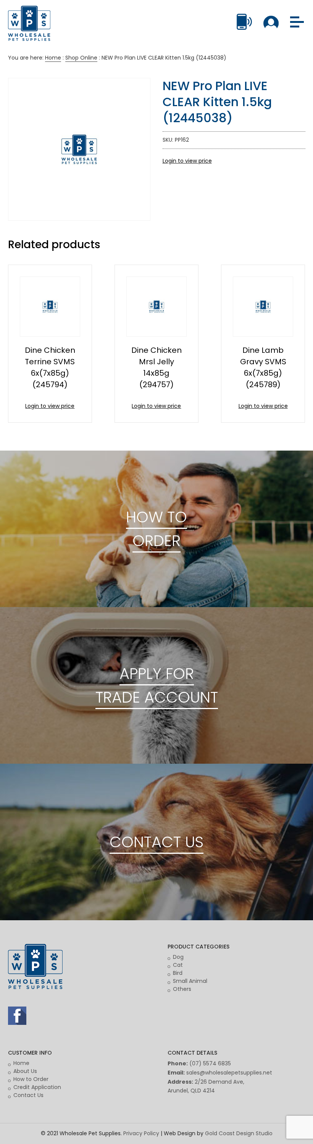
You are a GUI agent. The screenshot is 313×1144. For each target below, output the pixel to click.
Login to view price (187, 161)
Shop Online (81, 57)
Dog (178, 957)
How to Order (30, 1079)
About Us (25, 1071)
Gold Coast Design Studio (239, 1133)
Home (53, 57)
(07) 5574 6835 (210, 1063)
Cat (178, 965)
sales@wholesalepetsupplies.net (229, 1072)
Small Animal (190, 981)
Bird (177, 973)
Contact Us (28, 1095)
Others (182, 989)
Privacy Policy (141, 1133)
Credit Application (37, 1087)
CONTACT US (156, 842)
